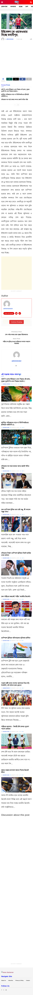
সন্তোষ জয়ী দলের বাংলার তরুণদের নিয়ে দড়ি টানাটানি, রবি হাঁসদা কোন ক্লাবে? (15, 684)
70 (23, 471)
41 (23, 558)
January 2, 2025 (14, 775)
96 (22, 384)
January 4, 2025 (14, 640)
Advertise (10, 980)
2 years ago (19, 39)
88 (23, 427)
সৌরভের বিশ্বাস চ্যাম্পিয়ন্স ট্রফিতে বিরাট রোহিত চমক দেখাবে (16, 554)
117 (24, 514)
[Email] (16, 313)
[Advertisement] (16, 58)
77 (23, 640)
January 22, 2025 (15, 427)
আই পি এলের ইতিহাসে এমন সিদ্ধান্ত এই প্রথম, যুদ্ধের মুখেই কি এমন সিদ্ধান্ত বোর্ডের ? (15, 90)
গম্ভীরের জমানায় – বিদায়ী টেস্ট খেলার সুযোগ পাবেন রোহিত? (15, 727)
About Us (3, 980)
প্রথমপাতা (4, 6)
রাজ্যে (21, 6)
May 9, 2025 (14, 384)
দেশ (27, 6)
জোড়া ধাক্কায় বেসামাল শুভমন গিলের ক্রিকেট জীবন (15, 771)
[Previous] (15, 105)
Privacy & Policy (19, 980)
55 (23, 775)
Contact (28, 980)
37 (23, 688)
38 (23, 731)
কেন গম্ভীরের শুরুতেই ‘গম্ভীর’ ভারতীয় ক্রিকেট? (15, 596)
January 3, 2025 (15, 688)
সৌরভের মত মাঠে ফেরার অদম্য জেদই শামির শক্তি (14, 100)
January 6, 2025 (14, 599)
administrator (10, 39)
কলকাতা (13, 6)
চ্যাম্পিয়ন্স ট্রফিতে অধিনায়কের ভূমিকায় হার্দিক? (15, 638)
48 (23, 599)
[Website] (19, 313)
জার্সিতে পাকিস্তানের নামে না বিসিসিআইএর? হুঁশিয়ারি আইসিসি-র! (15, 95)
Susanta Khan (6, 427)
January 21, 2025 (15, 514)
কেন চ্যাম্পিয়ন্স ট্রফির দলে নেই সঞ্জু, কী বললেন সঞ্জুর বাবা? (15, 510)
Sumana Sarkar (6, 384)
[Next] (18, 105)
